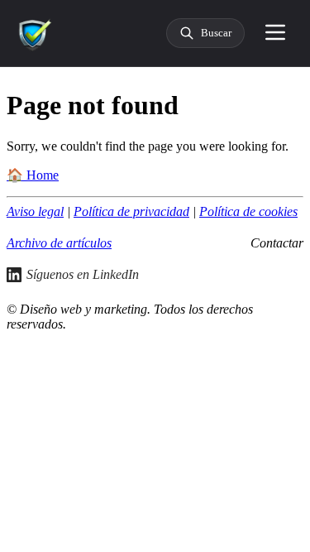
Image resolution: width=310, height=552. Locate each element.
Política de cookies (248, 211)
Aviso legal (35, 211)
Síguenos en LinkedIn (82, 274)
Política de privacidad (131, 211)
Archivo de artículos (59, 243)
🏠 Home (33, 175)
